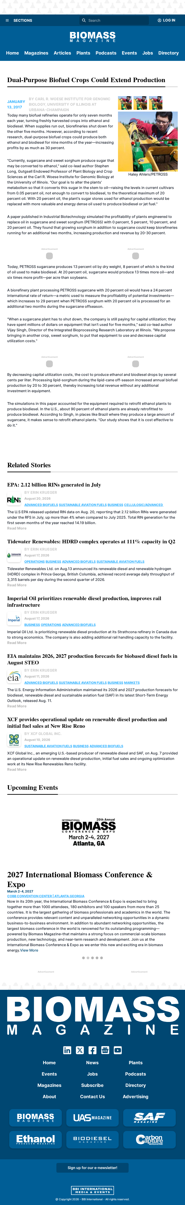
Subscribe (92, 1085)
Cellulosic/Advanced (144, 505)
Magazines (36, 53)
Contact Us (92, 1096)
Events (129, 53)
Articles (62, 53)
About (49, 1096)
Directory (168, 53)
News (92, 1062)
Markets (132, 683)
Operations (34, 561)
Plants (83, 53)
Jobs (147, 53)
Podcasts (106, 53)
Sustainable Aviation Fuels (83, 505)
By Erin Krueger (40, 492)
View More (144, 940)
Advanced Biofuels (41, 505)
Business (115, 505)
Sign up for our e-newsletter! (92, 1167)
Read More (17, 528)
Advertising (135, 1096)
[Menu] (7, 20)
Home (12, 53)
